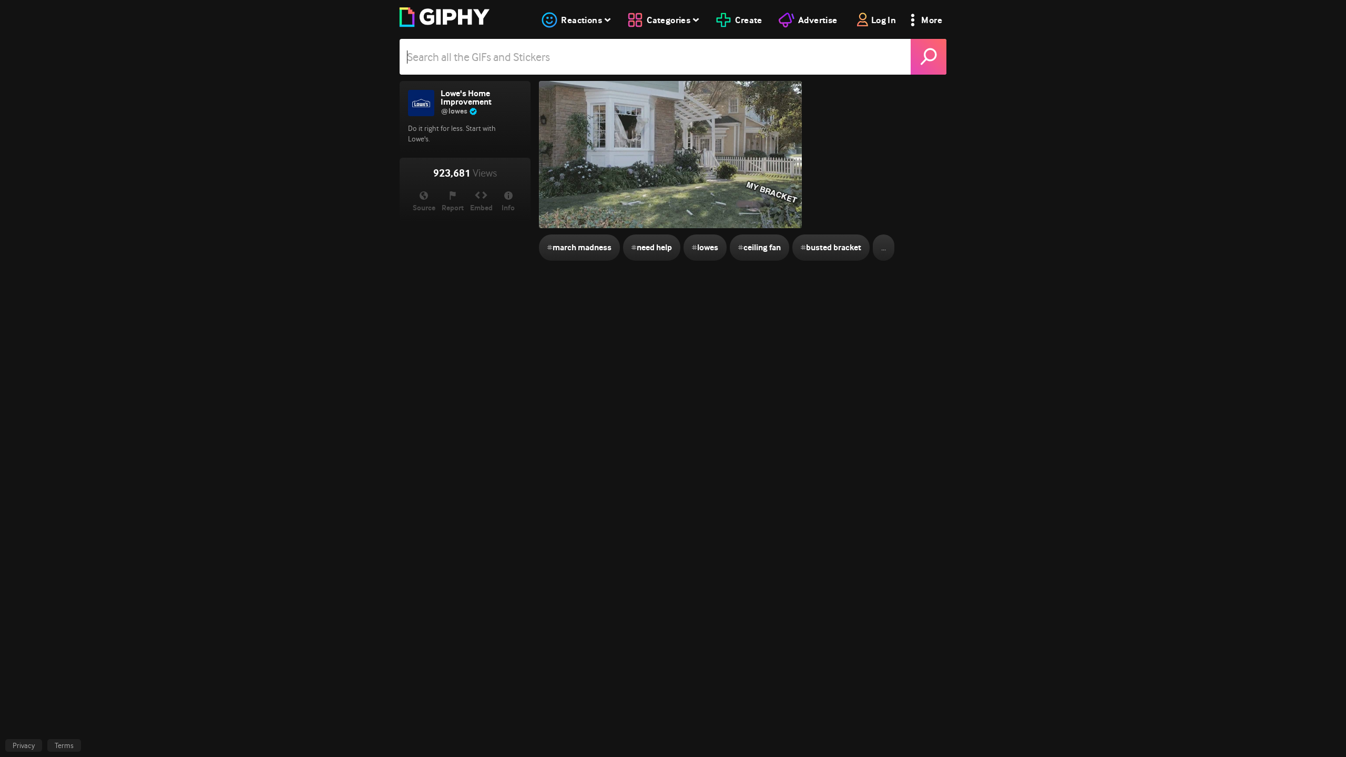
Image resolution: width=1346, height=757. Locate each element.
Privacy (24, 745)
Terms (64, 745)
